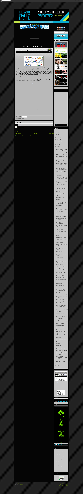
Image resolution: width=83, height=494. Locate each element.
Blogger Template (61, 485)
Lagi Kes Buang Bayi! (60, 323)
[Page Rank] (61, 479)
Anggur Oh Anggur (59, 242)
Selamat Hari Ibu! (59, 308)
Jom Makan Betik (59, 229)
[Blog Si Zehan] (61, 79)
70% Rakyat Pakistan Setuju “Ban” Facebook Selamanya (61, 178)
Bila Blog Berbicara (59, 454)
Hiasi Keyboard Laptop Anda (61, 240)
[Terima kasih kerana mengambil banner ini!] (61, 389)
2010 (57, 134)
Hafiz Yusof (20, 125)
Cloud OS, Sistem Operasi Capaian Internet (61, 260)
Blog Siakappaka (59, 461)
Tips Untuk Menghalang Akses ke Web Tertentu (61, 203)
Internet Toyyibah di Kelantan (61, 237)
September (59, 141)
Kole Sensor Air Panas (60, 285)
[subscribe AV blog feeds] (58, 28)
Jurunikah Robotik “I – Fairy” (61, 231)
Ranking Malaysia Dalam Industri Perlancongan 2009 (61, 209)
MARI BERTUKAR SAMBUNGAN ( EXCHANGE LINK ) (62, 357)
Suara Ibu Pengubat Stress (61, 272)
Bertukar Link (24, 22)
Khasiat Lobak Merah (60, 277)
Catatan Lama (51, 133)
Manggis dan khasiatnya (60, 299)
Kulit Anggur (58, 235)
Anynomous (22, 484)
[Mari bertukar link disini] (61, 125)
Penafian (49, 22)
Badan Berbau (58, 341)
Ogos (58, 142)
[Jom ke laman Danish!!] (61, 63)
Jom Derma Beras (59, 211)
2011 (57, 132)
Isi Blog (32, 22)
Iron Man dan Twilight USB (61, 279)
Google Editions (59, 329)
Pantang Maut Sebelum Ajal (61, 214)
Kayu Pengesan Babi (60, 333)
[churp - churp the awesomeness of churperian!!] (34, 28)
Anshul (67, 485)
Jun (57, 146)
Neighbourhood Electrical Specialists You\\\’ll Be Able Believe (60, 467)
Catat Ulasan (17, 131)
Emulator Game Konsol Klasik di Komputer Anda (61, 281)
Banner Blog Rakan (40, 22)
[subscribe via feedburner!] (34, 24)
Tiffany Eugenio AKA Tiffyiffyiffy (62, 361)
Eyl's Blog (58, 465)
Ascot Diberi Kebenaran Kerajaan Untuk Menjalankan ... (61, 269)
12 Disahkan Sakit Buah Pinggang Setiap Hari (60, 290)
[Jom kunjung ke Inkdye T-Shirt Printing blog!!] (61, 47)
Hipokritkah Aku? (59, 213)
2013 (57, 131)
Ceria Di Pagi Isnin (59, 205)
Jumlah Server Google (22, 50)
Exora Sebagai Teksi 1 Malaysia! (60, 159)
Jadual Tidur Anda (59, 318)
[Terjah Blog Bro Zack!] (61, 85)
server (23, 118)
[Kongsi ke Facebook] (25, 117)
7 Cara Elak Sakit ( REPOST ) (61, 171)
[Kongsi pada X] (24, 117)
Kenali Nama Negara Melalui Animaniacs (61, 219)
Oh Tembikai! (58, 253)
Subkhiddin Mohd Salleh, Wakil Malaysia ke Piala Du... (61, 166)
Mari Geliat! (58, 199)
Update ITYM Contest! (60, 173)
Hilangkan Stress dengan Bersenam (60, 303)
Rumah (16, 22)
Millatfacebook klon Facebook (61, 154)
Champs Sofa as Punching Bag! (62, 309)
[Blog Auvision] (61, 376)
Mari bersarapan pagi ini (60, 193)
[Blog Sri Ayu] (61, 74)
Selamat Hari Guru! (59, 257)
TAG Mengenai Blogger (60, 220)
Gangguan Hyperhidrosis (60, 331)
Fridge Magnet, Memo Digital (61, 316)
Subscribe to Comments (64, 484)
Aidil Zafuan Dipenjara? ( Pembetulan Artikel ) (60, 326)
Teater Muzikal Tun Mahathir (61, 184)
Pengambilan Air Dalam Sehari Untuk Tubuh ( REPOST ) (61, 164)
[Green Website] (61, 52)
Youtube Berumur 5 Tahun (61, 239)
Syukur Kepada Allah (60, 207)
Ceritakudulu (58, 450)
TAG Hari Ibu (58, 311)
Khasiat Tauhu (58, 180)
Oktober (58, 139)
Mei (57, 148)
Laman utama (34, 133)
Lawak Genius (58, 191)
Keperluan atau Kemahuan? (61, 216)
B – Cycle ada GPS (59, 320)
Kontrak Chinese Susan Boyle (61, 274)
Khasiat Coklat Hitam (60, 313)
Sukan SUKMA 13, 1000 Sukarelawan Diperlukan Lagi (61, 169)
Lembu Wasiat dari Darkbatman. (62, 350)
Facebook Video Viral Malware (61, 227)
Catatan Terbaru (18, 133)
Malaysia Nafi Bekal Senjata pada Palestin (61, 340)
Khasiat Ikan (58, 345)
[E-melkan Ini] (22, 117)
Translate (65, 36)
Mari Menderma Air (59, 264)
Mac (57, 365)
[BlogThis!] (23, 117)
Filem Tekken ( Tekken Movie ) (61, 352)
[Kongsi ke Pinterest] (26, 117)
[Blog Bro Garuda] (61, 68)
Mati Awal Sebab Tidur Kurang (61, 327)
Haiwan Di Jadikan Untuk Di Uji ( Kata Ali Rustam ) (61, 150)
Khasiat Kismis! (59, 283)
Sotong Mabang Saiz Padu (60, 462)
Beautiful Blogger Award (60, 348)
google (20, 118)
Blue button (56, 87)
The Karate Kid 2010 (60, 275)
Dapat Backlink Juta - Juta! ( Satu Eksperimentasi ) (61, 306)
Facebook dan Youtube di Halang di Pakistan (60, 223)
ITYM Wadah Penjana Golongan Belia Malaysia (62, 294)
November (58, 137)
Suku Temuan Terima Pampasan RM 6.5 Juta (61, 187)
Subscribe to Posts (65, 483)
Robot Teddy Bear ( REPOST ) (61, 156)
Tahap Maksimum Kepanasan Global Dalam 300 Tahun (61, 287)
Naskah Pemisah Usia (59, 451)
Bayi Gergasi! (58, 337)
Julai (58, 144)
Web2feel (19, 483)
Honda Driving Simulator (60, 197)
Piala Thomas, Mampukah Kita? (62, 321)
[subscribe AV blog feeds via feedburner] (60, 28)
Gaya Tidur (58, 292)
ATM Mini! (58, 343)
